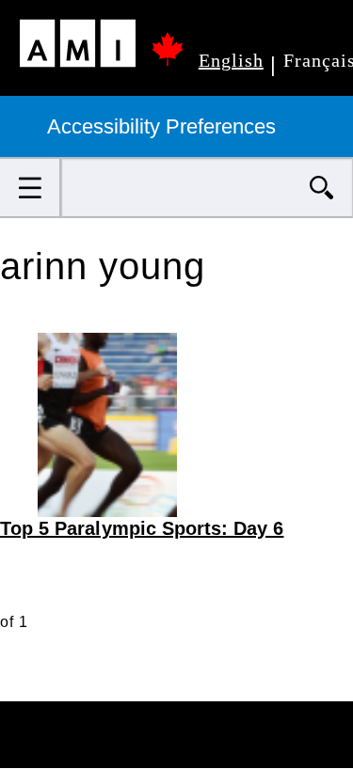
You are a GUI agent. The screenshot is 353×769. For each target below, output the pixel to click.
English (231, 60)
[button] (30, 187)
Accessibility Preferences (164, 126)
